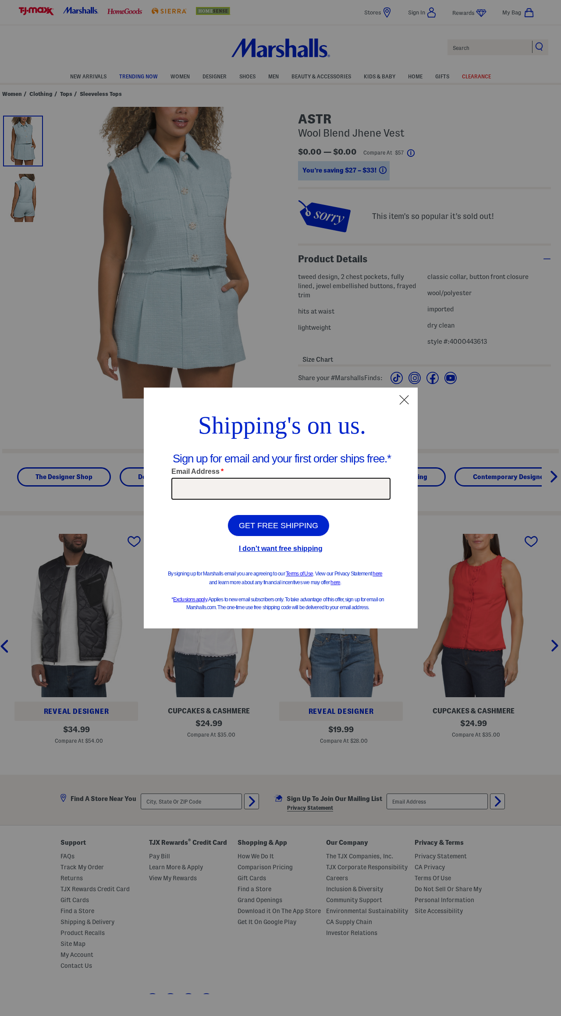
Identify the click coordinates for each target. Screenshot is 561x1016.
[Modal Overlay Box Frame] (281, 508)
